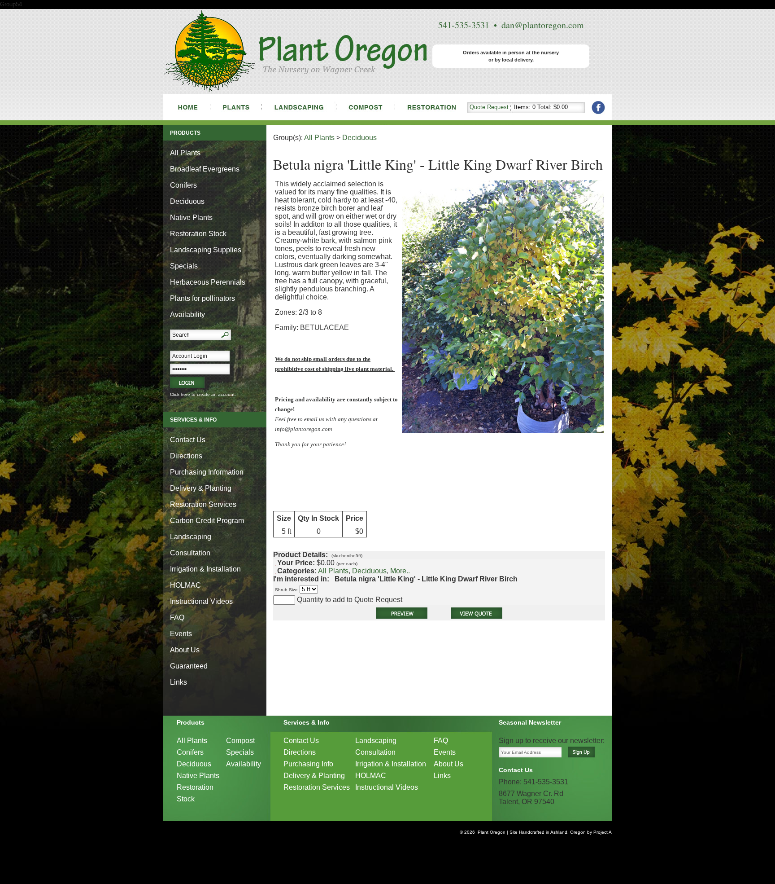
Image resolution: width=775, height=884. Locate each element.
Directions (186, 456)
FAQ (177, 617)
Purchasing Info (308, 764)
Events (181, 634)
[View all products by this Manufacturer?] (332, 579)
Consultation (190, 553)
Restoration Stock (198, 233)
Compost (240, 740)
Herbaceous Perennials (207, 282)
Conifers (183, 185)
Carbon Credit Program (207, 520)
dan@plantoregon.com (542, 25)
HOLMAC (185, 585)
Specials (184, 266)
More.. (400, 571)
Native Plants (191, 217)
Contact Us (187, 440)
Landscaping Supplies (205, 250)
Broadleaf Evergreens (204, 169)
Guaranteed (189, 666)
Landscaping (190, 537)
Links (178, 682)
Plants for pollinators (202, 298)
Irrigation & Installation (205, 569)
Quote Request (489, 107)
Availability (187, 314)
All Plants (185, 153)
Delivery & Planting (200, 488)
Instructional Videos (201, 601)
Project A (602, 832)
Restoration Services (203, 504)
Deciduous (187, 201)
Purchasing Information (207, 472)
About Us (185, 650)
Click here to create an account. (203, 394)
